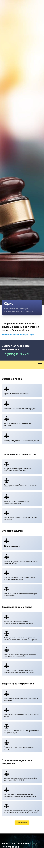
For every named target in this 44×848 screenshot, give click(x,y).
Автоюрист (22, 823)
